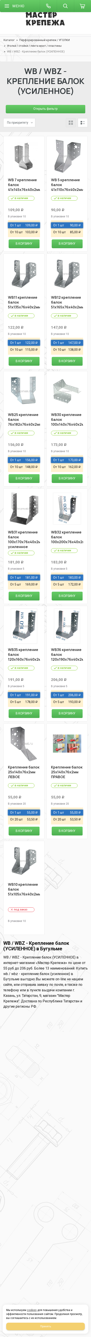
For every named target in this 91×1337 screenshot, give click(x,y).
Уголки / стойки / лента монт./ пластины (34, 45)
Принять (45, 1326)
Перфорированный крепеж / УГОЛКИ (44, 40)
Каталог (9, 40)
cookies (32, 1310)
